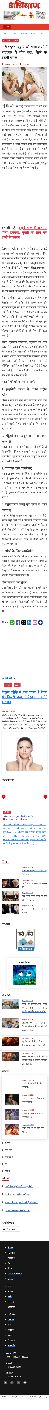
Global (33, 33)
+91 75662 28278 (14, 1377)
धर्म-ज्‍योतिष (7, 812)
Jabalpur (13, 1375)
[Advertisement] (24, 196)
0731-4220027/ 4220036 (17, 1357)
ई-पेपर (42, 33)
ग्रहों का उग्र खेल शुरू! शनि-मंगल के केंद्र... (18, 816)
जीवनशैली (6, 40)
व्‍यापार (14, 33)
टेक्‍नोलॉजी (24, 33)
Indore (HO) (17, 1355)
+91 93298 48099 (14, 1367)
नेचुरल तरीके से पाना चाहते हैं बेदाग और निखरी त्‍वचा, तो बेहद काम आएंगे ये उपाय (24, 697)
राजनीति (5, 33)
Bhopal (13, 1365)
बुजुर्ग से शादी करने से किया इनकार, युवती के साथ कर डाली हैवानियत (24, 232)
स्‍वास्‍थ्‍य (15, 40)
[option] (6, 34)
